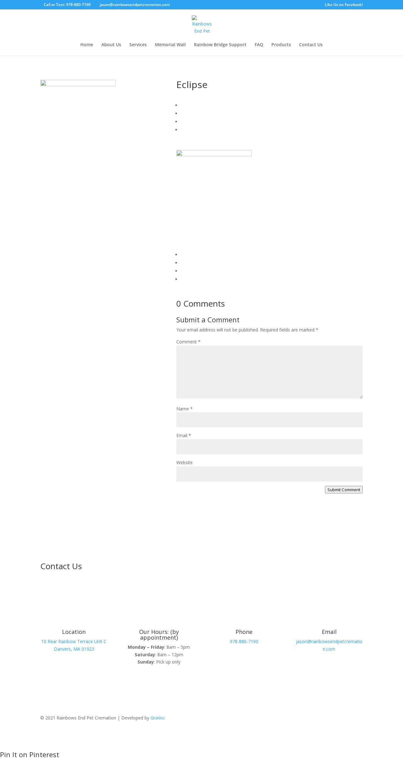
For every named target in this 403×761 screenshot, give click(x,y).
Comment (188, 342)
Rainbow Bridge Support (220, 44)
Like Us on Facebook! (344, 5)
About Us (111, 44)
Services (138, 44)
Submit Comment (343, 489)
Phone (244, 632)
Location (74, 632)
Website (184, 462)
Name (184, 409)
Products (281, 44)
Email (183, 435)
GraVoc (157, 718)
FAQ (259, 44)
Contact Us (311, 44)
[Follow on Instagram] (358, 719)
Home (86, 44)
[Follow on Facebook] (345, 719)
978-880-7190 (244, 641)
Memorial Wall (170, 44)
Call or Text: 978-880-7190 (67, 4)
